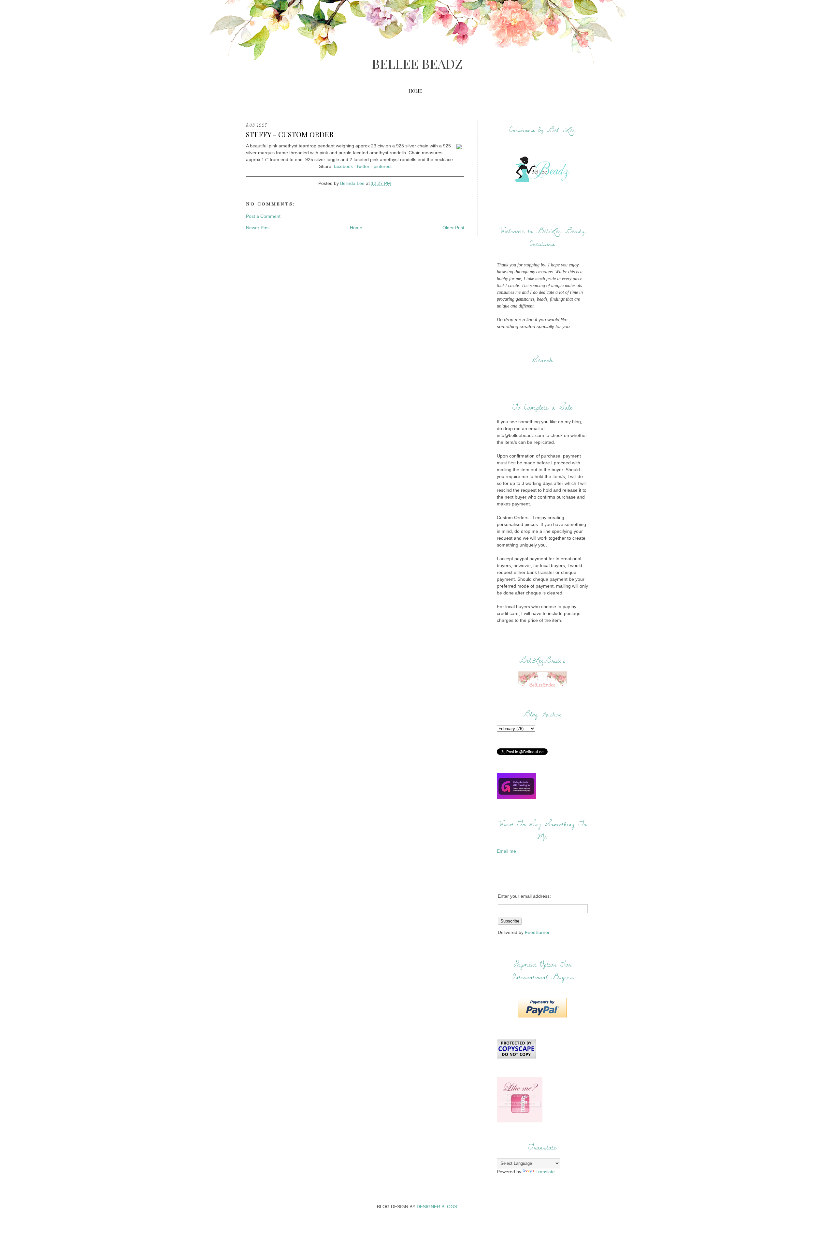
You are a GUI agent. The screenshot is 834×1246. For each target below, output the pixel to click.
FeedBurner (537, 932)
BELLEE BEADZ (417, 63)
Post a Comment (263, 216)
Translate (545, 1171)
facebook (343, 166)
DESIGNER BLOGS (437, 1206)
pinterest (383, 166)
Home (415, 91)
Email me (506, 851)
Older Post (453, 227)
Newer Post (258, 227)
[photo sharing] (459, 149)
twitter (363, 166)
